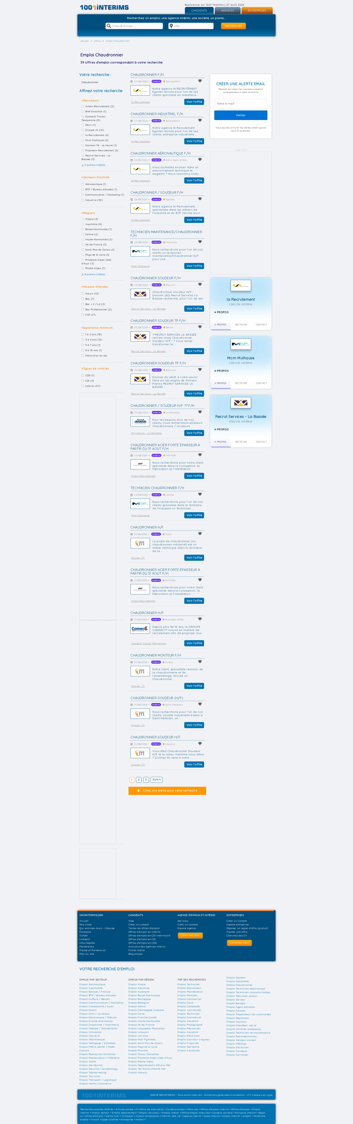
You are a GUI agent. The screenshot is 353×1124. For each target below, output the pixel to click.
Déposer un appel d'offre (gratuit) (247, 928)
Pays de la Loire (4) (97, 254)
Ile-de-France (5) (96, 244)
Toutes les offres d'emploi (144, 928)
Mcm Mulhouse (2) (96, 140)
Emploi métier (170, 1112)
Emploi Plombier (188, 995)
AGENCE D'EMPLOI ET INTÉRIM (196, 915)
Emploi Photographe (190, 1024)
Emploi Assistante (189, 1050)
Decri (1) (90, 124)
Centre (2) (91, 234)
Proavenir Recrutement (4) (101, 150)
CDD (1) (90, 375)
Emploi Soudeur (236, 977)
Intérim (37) (92, 385)
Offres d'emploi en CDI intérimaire (149, 935)
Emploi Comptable (189, 1006)
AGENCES (227, 10)
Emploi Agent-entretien (241, 1006)
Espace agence (187, 928)
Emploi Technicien (189, 984)
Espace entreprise (238, 924)
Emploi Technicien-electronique (246, 988)
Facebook (85, 931)
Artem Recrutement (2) (99, 106)
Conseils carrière (222, 1112)
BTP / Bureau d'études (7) (101, 189)
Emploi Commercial (189, 998)
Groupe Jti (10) (94, 129)
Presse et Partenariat (92, 950)
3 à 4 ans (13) (93, 339)
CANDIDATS (199, 10)
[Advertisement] (98, 508)
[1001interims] (108, 7)
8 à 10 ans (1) (93, 350)
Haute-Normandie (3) (98, 239)
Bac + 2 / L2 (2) (95, 304)
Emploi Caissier (236, 1010)
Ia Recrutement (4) (97, 135)
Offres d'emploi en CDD (142, 942)
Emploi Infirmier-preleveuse (244, 1029)
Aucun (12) (92, 293)
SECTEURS (241, 324)
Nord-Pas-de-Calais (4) (99, 249)
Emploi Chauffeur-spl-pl (241, 1025)
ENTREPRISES (257, 10)
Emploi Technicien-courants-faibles (248, 992)
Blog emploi (135, 953)
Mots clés (193, 1109)
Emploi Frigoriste (188, 1043)
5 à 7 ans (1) (93, 344)
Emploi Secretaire (188, 1046)
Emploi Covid (185, 1002)
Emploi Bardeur (236, 1003)
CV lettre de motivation (150, 1109)
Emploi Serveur (236, 999)
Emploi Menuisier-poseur (242, 995)
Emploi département (124, 1112)
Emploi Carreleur (237, 1051)
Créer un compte (138, 924)
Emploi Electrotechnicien (242, 1036)
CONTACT (261, 324)
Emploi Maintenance (190, 991)
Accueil (83, 920)
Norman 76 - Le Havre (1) (101, 145)
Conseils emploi (175, 1109)
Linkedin (84, 939)
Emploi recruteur (149, 1112)
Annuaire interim (245, 1112)
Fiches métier (136, 950)
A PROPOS (220, 324)
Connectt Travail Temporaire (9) (93, 118)
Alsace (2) (91, 218)
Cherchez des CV (237, 935)
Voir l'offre (194, 101)
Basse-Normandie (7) (98, 229)
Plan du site (86, 953)
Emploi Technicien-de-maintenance (248, 1032)
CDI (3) (89, 380)
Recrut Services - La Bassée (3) (96, 157)
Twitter (83, 935)
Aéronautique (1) (95, 184)
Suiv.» (157, 779)
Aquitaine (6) (93, 224)
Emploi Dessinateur (190, 987)
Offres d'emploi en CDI (142, 939)
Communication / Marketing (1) (104, 194)
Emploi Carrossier (238, 1054)
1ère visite (85, 924)
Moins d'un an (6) (96, 355)
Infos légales (87, 942)
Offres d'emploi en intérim (144, 931)
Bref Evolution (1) (96, 111)
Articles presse (124, 1109)
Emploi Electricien (189, 1035)
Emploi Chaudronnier (239, 984)
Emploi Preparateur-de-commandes (249, 1014)
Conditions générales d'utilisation (224, 1095)
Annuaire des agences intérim (147, 946)
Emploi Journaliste (189, 1010)
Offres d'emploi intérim (215, 1109)
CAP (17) (90, 314)
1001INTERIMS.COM (91, 915)
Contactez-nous (190, 935)
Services (183, 920)
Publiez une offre (237, 931)
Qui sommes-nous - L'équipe (97, 928)
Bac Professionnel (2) (98, 309)
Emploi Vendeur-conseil (241, 1040)
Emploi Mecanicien (189, 1028)
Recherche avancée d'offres (96, 1109)
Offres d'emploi (240, 1109)
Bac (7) (89, 298)
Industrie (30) (94, 199)
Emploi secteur (100, 1112)
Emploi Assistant (188, 1021)
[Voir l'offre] (140, 90)
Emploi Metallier (237, 1043)
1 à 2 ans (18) (93, 334)
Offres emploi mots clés (196, 1112)
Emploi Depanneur (238, 1017)
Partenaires (86, 946)
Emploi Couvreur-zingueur (194, 1039)
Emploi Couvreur (237, 1021)
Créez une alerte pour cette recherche (170, 790)
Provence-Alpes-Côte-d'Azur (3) (97, 261)
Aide (131, 920)
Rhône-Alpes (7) (95, 268)
